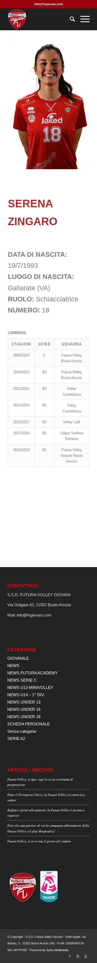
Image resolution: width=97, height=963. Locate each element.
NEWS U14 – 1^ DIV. (26, 694)
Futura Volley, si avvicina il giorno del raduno (39, 841)
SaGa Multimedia (57, 950)
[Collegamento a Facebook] (69, 956)
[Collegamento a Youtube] (86, 956)
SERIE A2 (16, 738)
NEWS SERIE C (22, 680)
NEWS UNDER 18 (23, 716)
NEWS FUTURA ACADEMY (32, 673)
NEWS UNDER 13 (23, 702)
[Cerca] (69, 19)
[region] (48, 103)
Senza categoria (21, 731)
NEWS (13, 665)
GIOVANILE (18, 658)
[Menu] (82, 19)
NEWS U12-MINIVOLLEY (30, 687)
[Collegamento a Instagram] (78, 956)
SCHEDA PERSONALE (28, 724)
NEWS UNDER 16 (23, 709)
